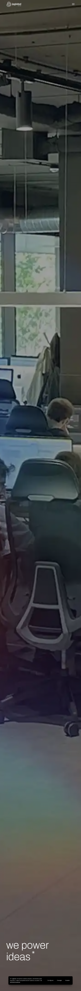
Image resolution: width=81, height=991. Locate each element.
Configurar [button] (50, 980)
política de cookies (15, 982)
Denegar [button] (59, 980)
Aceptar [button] (67, 980)
